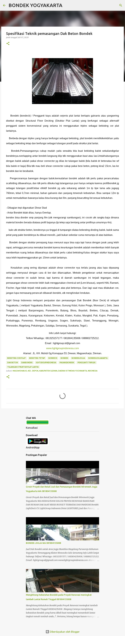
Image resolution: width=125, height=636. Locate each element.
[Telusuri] (66, 5)
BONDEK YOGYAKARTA (35, 5)
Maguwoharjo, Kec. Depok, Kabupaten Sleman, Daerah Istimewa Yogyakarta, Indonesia (55, 371)
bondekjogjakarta (97, 358)
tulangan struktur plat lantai (23, 367)
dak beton (12, 362)
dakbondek (26, 362)
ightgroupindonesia (46, 362)
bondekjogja (78, 358)
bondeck (52, 358)
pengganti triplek (86, 362)
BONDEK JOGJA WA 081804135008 (43, 543)
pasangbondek (67, 362)
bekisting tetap (37, 358)
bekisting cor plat (16, 358)
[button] (8, 44)
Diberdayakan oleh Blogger (64, 631)
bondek (64, 358)
